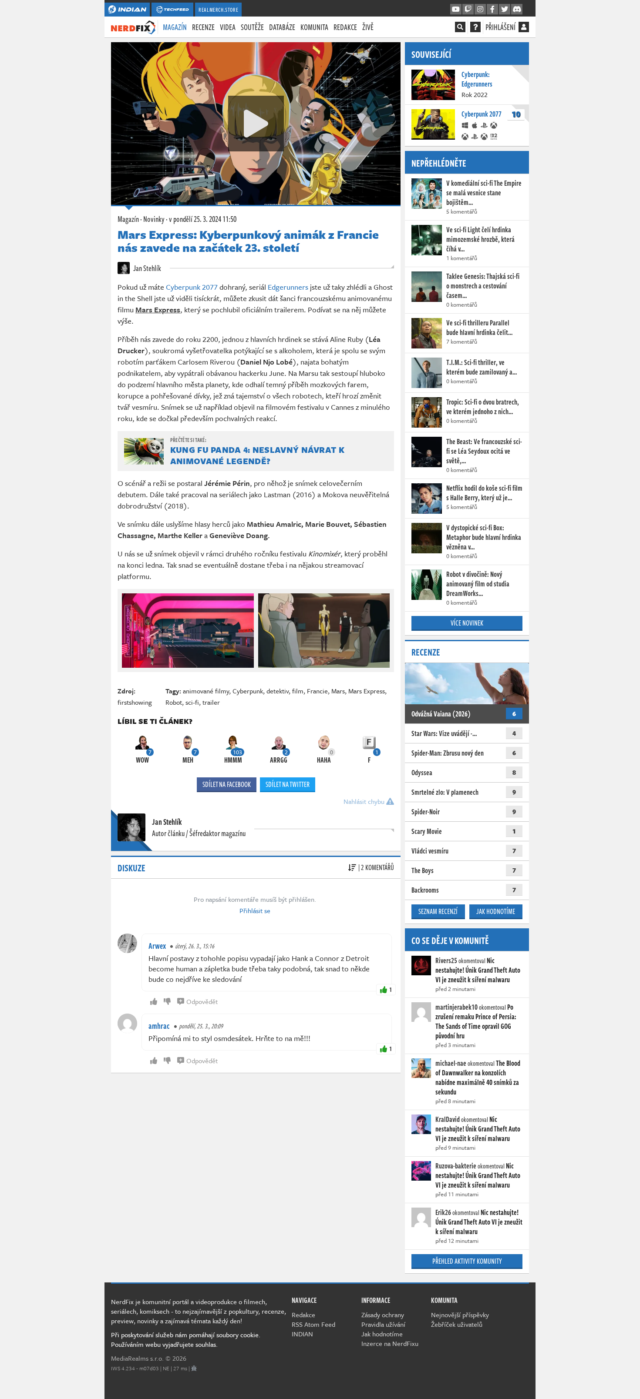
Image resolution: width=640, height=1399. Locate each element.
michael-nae (450, 1063)
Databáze (282, 27)
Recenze (203, 27)
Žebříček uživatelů (456, 1324)
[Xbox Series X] (465, 136)
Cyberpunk (247, 691)
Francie (317, 691)
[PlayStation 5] (475, 136)
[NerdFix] (133, 26)
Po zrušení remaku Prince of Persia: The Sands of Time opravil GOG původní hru (475, 1021)
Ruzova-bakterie (455, 1166)
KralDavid (447, 1119)
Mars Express (366, 691)
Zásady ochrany (382, 1314)
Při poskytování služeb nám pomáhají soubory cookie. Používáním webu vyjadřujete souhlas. (185, 1339)
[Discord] (516, 9)
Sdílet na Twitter (288, 784)
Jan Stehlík (146, 268)
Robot (173, 702)
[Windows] (465, 124)
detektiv (277, 691)
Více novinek (467, 623)
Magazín (175, 27)
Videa (228, 27)
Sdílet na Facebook (226, 784)
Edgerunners (288, 286)
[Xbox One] (494, 124)
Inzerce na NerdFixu (389, 1343)
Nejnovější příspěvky (460, 1314)
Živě (368, 27)
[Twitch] (468, 9)
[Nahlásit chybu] (194, 1368)
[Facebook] (492, 9)
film (297, 691)
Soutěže (252, 27)
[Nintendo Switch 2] (494, 136)
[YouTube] (455, 9)
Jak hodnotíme (495, 911)
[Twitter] (504, 9)
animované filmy (206, 691)
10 (516, 114)
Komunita (314, 27)
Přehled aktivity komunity (467, 1261)
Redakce (345, 27)
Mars (338, 691)
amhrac (159, 1026)
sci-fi (192, 702)
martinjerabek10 (456, 1007)
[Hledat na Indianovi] (460, 27)
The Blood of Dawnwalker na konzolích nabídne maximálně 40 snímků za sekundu (477, 1077)
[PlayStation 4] (484, 124)
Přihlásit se (254, 910)
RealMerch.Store (218, 9)
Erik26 (443, 1212)
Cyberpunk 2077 (192, 286)
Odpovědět (202, 1001)
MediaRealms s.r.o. (137, 1358)
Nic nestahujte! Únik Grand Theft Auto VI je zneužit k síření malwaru (477, 970)
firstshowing (135, 702)
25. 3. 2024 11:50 (202, 218)
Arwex (157, 945)
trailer (211, 702)
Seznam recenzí (438, 911)
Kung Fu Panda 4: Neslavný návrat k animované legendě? (257, 455)
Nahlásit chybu (365, 801)
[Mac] (475, 124)
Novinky (154, 218)
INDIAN (302, 1333)
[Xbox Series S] (484, 136)
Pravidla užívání (383, 1324)
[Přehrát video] (256, 123)
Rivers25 (446, 960)
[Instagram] (480, 9)
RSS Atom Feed (313, 1324)
